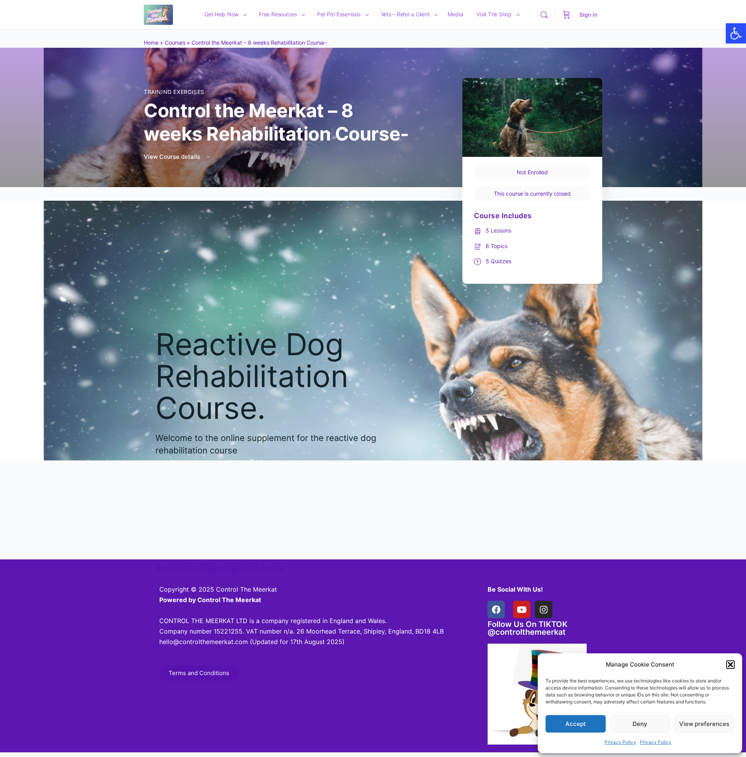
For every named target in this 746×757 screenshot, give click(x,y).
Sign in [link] (588, 14)
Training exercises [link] (174, 92)
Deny (640, 723)
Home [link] (151, 42)
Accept (575, 723)
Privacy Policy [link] (620, 742)
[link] (736, 33)
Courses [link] (175, 42)
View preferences (704, 723)
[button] (730, 664)
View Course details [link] (173, 156)
